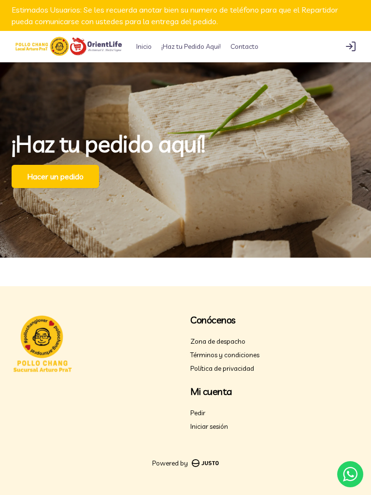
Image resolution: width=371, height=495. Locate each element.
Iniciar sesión (209, 426)
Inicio (144, 46)
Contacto (244, 46)
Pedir (197, 412)
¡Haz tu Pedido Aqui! (191, 46)
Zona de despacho (217, 341)
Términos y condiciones (224, 354)
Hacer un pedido (55, 176)
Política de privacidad (222, 368)
